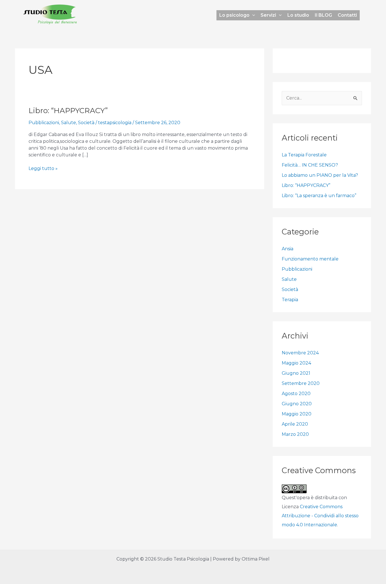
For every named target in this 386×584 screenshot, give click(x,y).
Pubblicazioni (44, 122)
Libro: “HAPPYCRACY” (68, 110)
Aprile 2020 (295, 424)
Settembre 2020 (301, 383)
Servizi (268, 15)
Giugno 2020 (297, 403)
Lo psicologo (234, 15)
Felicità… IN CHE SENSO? (310, 165)
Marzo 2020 (295, 434)
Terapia (290, 299)
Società (86, 122)
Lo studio (298, 15)
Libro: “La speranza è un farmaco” (319, 195)
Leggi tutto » (43, 168)
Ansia (287, 248)
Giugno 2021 (296, 373)
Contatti (347, 15)
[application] (252, 15)
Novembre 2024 (300, 352)
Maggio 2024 (296, 363)
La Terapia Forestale (304, 155)
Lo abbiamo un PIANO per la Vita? (320, 175)
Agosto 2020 (296, 393)
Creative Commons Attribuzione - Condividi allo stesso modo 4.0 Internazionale (320, 515)
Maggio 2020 (296, 414)
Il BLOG (323, 15)
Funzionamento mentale (310, 259)
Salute (68, 122)
